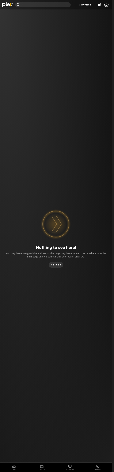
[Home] (7, 5)
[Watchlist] (99, 5)
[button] (106, 5)
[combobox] (45, 4)
